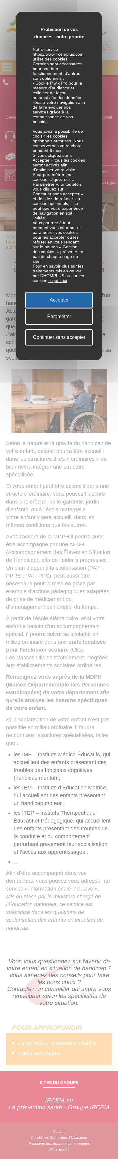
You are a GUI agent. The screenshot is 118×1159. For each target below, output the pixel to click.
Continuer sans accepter (59, 337)
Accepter (59, 299)
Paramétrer (59, 316)
